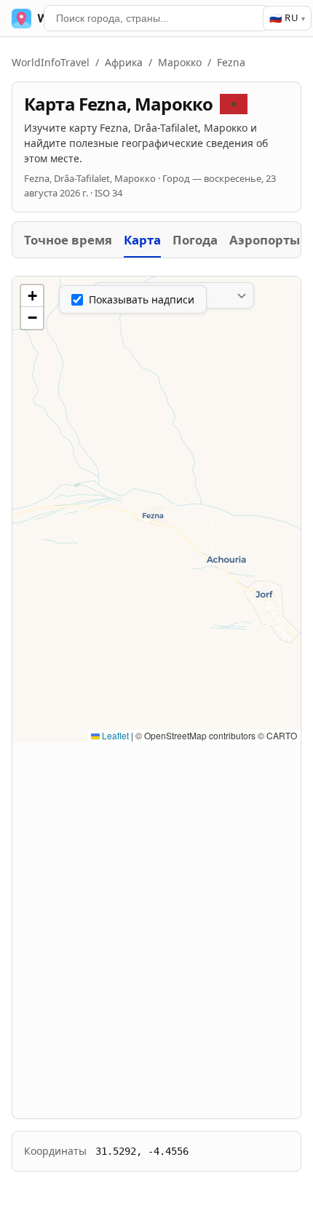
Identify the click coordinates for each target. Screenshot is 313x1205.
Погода (195, 239)
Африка (124, 62)
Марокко (180, 62)
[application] (156, 509)
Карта (142, 239)
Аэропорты (264, 239)
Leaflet (114, 735)
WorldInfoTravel (51, 62)
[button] (32, 296)
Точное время (68, 239)
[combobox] (156, 18)
